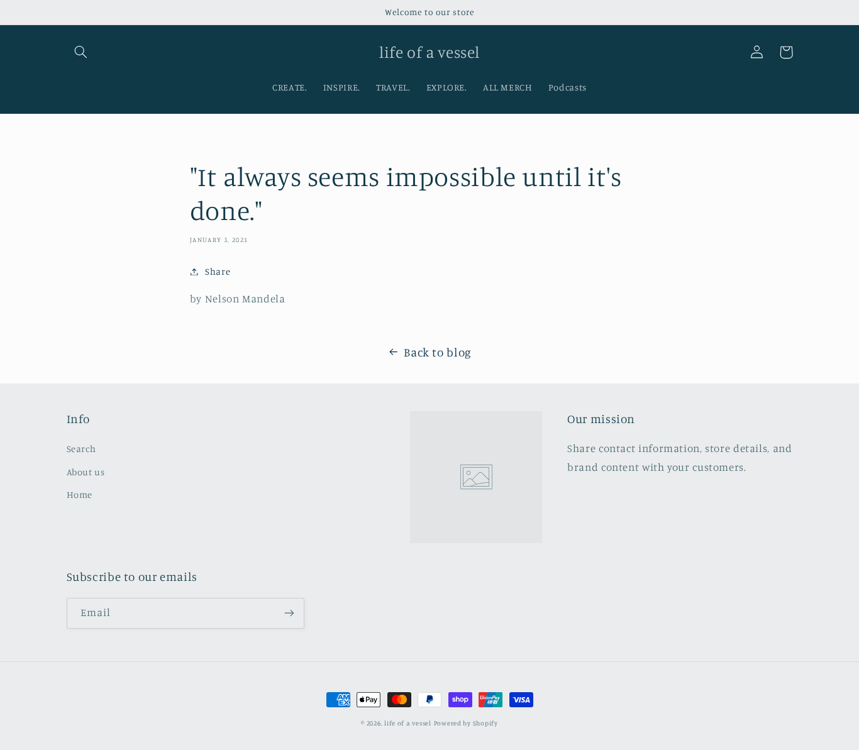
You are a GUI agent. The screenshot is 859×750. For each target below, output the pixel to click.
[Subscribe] (288, 613)
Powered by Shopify (466, 723)
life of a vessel (407, 723)
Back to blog (438, 352)
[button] (81, 52)
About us (86, 471)
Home (80, 494)
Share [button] (217, 271)
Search (81, 448)
